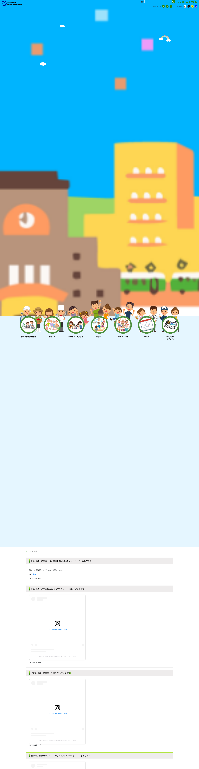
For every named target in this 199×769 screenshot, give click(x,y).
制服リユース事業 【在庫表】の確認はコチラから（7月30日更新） (61, 561)
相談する (99, 337)
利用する (52, 337)
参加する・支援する (75, 337)
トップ (28, 551)
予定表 (146, 337)
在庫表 (33, 574)
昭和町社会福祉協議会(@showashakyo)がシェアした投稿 (57, 656)
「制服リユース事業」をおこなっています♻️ (51, 673)
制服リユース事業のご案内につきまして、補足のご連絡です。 (58, 589)
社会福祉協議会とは (28, 337)
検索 (142, 2)
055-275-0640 (188, 1)
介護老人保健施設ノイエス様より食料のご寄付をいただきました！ (60, 755)
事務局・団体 (123, 337)
